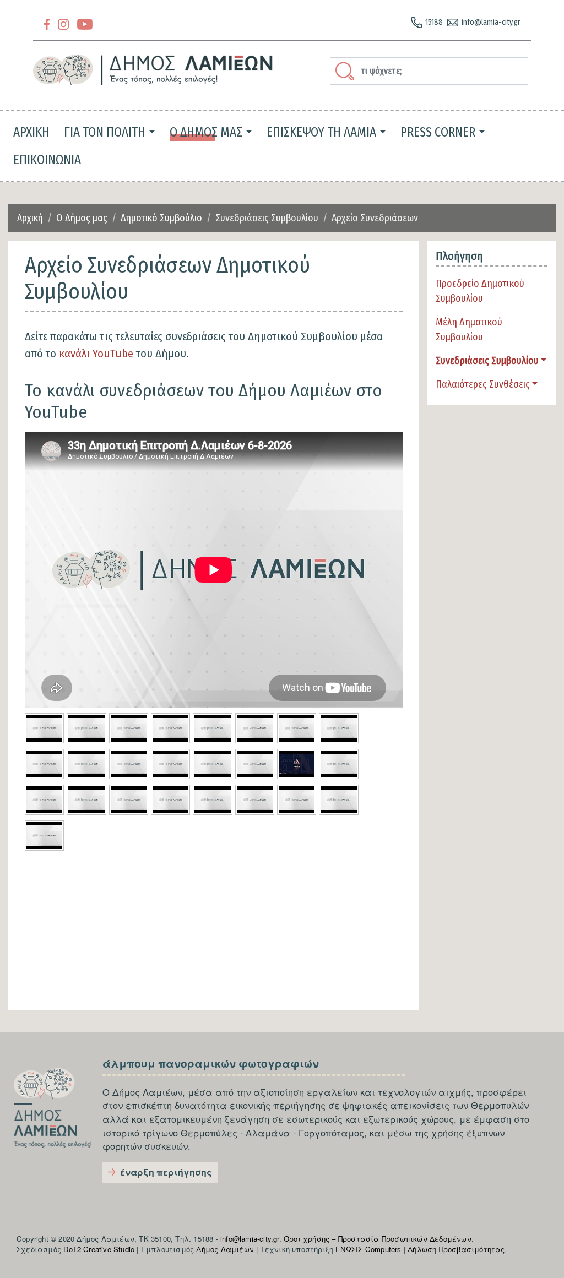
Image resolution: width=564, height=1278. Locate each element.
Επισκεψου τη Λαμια (321, 132)
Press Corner (437, 132)
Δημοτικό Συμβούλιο (161, 218)
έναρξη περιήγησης (166, 1172)
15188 (434, 22)
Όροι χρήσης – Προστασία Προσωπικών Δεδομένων (377, 1238)
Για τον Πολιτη (104, 132)
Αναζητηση (346, 71)
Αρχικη (31, 132)
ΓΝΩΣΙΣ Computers (368, 1249)
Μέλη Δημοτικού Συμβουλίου (469, 329)
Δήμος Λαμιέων (225, 1249)
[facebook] (47, 23)
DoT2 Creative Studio (98, 1249)
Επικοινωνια (47, 159)
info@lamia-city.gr (491, 22)
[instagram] (63, 23)
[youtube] (85, 23)
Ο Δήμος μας (81, 218)
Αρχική (30, 218)
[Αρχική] (153, 70)
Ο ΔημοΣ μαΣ (206, 132)
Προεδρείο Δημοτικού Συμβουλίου (480, 291)
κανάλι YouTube (96, 353)
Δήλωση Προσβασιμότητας (456, 1249)
